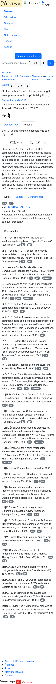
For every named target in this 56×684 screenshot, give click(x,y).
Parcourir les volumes (28, 56)
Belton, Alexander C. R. (14, 100)
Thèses (8, 41)
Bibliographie (11, 231)
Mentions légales (14, 671)
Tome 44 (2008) (36, 78)
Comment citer (35, 196)
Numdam (47, 278)
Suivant (5, 84)
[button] (30, 63)
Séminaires (10, 17)
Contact (9, 675)
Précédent (6, 72)
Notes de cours (12, 35)
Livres (7, 29)
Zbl (11, 203)
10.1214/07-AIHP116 (19, 206)
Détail (7, 196)
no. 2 (19, 86)
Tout (34, 63)
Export (19, 196)
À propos (9, 664)
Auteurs (8, 47)
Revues (8, 11)
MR (4, 203)
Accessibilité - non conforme (20, 661)
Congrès (8, 23)
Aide (7, 668)
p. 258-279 (50, 78)
